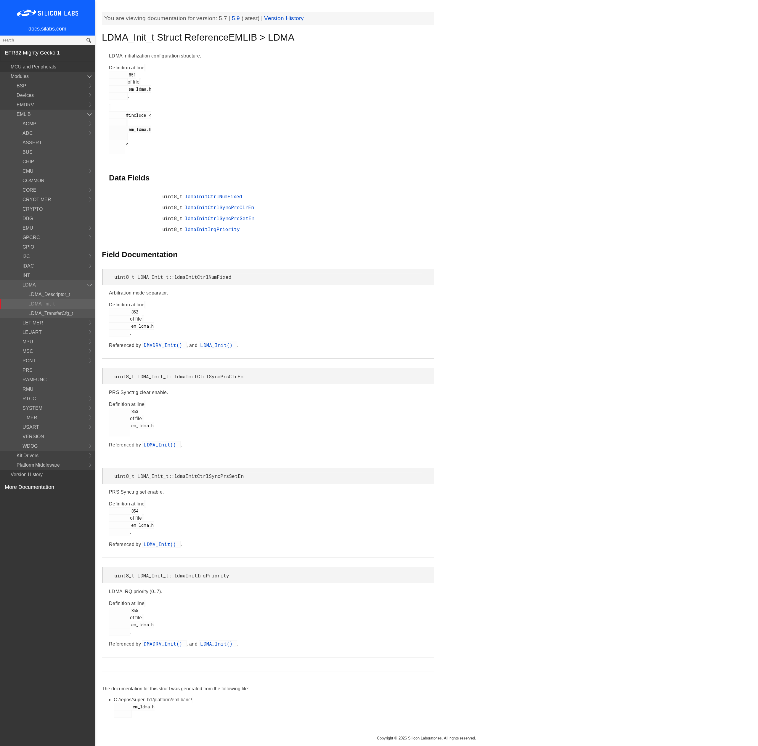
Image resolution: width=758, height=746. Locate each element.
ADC (28, 133)
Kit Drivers (27, 455)
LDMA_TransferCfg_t (50, 313)
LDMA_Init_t (41, 303)
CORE (29, 190)
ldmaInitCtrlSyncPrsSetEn (219, 218)
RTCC (29, 398)
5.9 (237, 18)
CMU (28, 171)
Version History (27, 474)
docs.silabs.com (47, 29)
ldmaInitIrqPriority (212, 229)
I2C (26, 256)
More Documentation (29, 487)
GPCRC (31, 237)
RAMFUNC (35, 379)
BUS (28, 152)
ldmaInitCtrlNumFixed (213, 196)
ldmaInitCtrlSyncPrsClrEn (219, 207)
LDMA (29, 284)
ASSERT (32, 142)
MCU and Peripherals (33, 66)
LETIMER (33, 322)
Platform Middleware (38, 465)
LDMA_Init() (218, 345)
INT (26, 275)
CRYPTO (33, 209)
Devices (25, 95)
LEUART (32, 332)
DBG (28, 218)
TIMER (30, 417)
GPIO (28, 246)
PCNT (29, 360)
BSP (21, 85)
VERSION (33, 436)
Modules (20, 76)
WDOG (30, 446)
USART (31, 427)
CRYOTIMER (37, 199)
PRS (28, 370)
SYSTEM (32, 408)
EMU (28, 227)
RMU (28, 389)
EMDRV (25, 104)
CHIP (28, 161)
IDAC (28, 265)
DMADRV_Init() (164, 345)
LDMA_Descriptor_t (49, 294)
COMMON (33, 180)
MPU (28, 341)
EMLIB (24, 114)
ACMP (29, 123)
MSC (28, 351)
